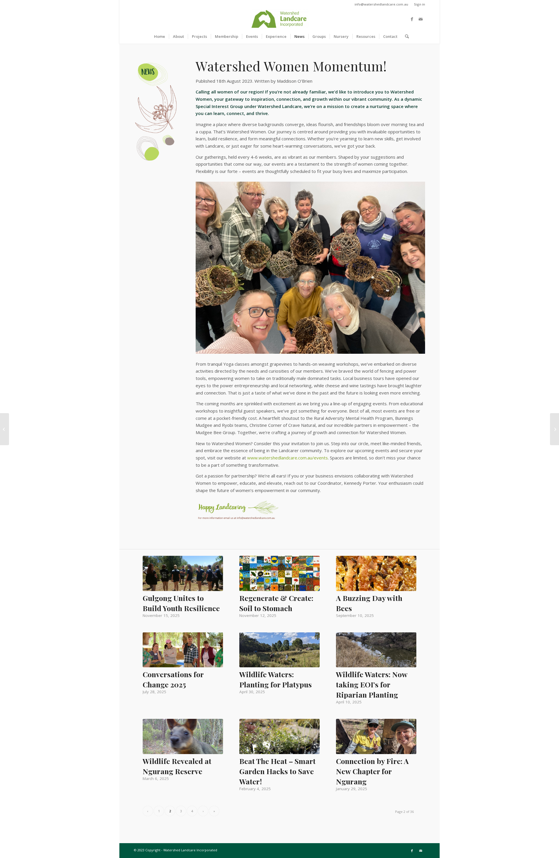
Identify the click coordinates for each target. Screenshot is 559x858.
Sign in (419, 4)
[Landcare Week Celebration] (554, 429)
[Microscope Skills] (4, 429)
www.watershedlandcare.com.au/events (287, 458)
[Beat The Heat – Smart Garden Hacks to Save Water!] (279, 736)
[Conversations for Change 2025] (183, 649)
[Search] (405, 36)
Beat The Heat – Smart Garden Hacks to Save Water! (277, 771)
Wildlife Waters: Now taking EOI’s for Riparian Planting (371, 684)
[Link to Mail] (420, 19)
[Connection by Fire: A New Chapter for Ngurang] (376, 736)
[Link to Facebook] (412, 19)
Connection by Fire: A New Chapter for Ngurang (372, 771)
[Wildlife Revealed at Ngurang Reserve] (183, 736)
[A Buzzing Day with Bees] (376, 573)
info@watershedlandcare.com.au (381, 4)
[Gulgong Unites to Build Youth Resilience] (183, 573)
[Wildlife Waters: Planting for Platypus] (279, 649)
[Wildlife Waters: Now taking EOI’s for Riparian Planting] (376, 649)
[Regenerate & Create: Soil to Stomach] (279, 573)
